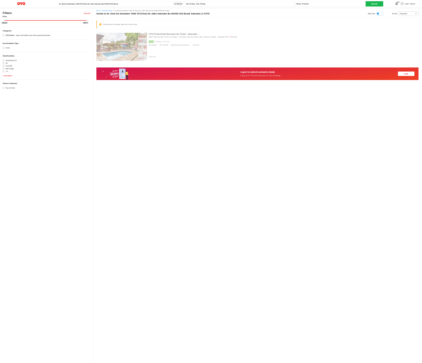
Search (374, 4)
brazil (98, 10)
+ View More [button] (7, 76)
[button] (87, 13)
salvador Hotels (107, 10)
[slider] (4, 21)
